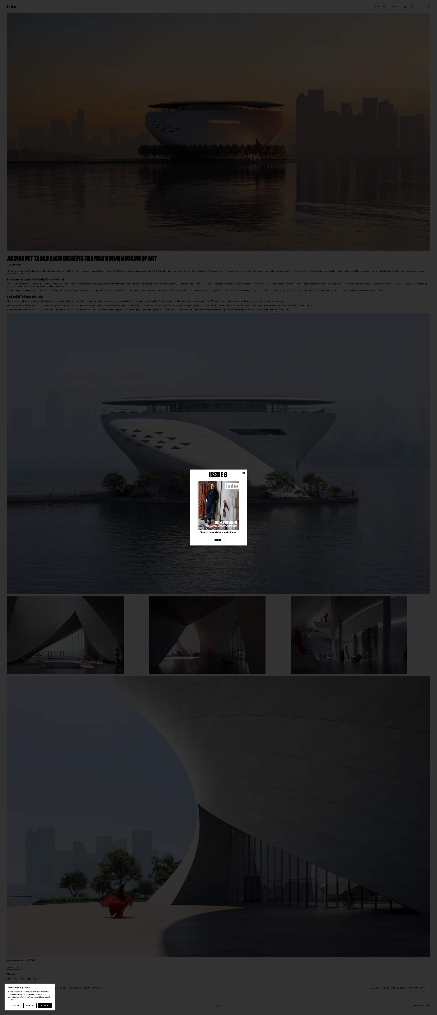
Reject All (29, 1005)
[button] (243, 472)
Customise (15, 1005)
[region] (30, 997)
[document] (218, 507)
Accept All (44, 1005)
